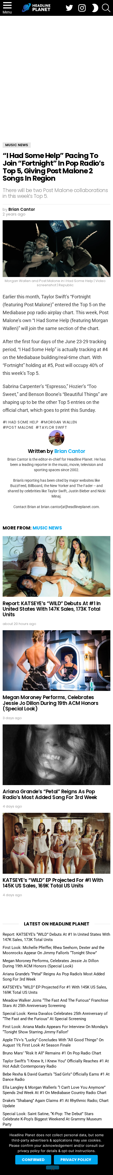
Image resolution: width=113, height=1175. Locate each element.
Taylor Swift (53, 427)
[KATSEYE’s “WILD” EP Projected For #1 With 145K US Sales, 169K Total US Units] (56, 843)
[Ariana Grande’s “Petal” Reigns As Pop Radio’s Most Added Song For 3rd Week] (56, 754)
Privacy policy (75, 1159)
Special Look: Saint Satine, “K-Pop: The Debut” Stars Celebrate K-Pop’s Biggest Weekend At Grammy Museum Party (52, 1119)
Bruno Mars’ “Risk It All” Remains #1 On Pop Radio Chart (52, 1053)
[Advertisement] (56, 75)
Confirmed (33, 1159)
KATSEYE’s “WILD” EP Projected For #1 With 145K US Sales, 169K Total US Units (53, 883)
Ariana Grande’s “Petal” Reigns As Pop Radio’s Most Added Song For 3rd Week (50, 794)
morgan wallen (60, 422)
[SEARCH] (106, 8)
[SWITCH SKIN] (95, 8)
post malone (19, 427)
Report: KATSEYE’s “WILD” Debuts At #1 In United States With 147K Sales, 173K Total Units (52, 609)
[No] (52, 1167)
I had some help (22, 422)
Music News (47, 528)
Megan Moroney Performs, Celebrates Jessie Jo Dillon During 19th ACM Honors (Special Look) (50, 703)
